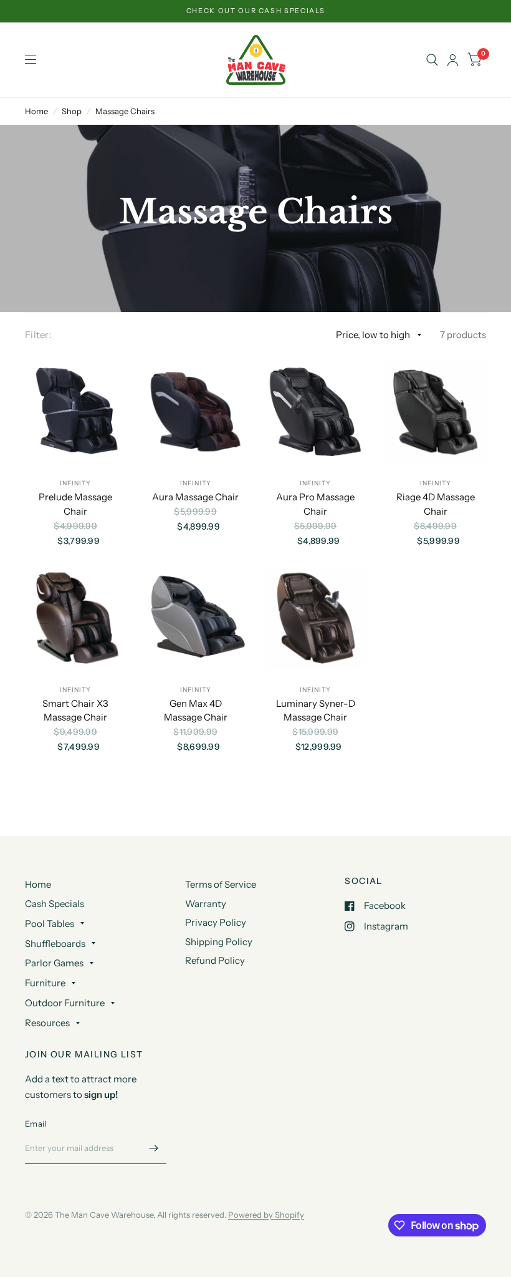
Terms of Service (220, 884)
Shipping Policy (218, 942)
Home (36, 111)
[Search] (432, 59)
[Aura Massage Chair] (196, 412)
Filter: (38, 335)
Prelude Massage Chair (75, 504)
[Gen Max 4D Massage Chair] (196, 618)
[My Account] (452, 59)
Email (35, 1124)
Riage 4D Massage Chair (435, 504)
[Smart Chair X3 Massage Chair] (76, 618)
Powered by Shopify (266, 1215)
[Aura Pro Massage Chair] (315, 412)
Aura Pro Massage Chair (315, 504)
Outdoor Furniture (65, 1003)
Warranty (205, 904)
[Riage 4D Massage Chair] (436, 412)
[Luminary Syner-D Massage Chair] (315, 618)
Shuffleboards (55, 943)
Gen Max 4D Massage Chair (195, 710)
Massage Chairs (125, 111)
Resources (47, 1023)
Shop (72, 111)
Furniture (45, 983)
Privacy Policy (215, 922)
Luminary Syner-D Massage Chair (315, 710)
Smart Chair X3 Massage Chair (75, 710)
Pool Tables (49, 924)
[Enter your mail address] (153, 1148)
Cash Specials (54, 904)
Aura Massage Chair (195, 497)
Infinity (75, 483)
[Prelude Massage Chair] (76, 412)
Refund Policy (215, 960)
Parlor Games (54, 963)
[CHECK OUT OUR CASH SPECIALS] (255, 11)
